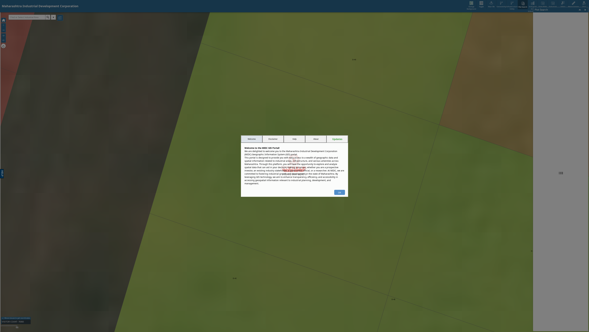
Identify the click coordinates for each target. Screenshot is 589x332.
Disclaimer (273, 139)
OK (339, 192)
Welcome (252, 139)
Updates (337, 139)
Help (294, 139)
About (315, 139)
